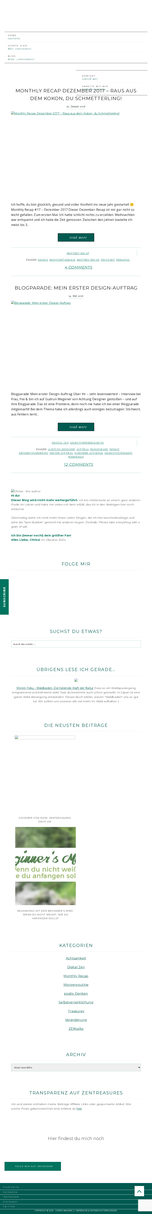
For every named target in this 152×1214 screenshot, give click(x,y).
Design (43, 259)
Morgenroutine (76, 985)
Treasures (76, 1011)
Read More (78, 237)
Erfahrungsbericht (33, 453)
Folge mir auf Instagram (34, 1166)
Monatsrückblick (62, 259)
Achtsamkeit (76, 958)
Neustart (108, 259)
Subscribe (4, 597)
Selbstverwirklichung (87, 442)
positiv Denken (76, 994)
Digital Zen (60, 442)
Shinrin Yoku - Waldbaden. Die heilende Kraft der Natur (54, 688)
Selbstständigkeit (118, 453)
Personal (123, 259)
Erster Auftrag (61, 453)
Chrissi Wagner (63, 1210)
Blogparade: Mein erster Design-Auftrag (76, 288)
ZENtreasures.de (76, 19)
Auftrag (82, 449)
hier (79, 1108)
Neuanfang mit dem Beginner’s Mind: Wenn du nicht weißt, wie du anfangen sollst (45, 914)
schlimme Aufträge (88, 453)
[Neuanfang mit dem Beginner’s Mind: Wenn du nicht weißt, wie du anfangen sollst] (45, 904)
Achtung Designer (61, 449)
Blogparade (99, 449)
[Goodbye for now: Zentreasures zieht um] (45, 738)
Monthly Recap (78, 253)
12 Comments (78, 464)
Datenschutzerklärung (103, 1210)
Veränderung (76, 1020)
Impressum (82, 1210)
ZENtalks (76, 1029)
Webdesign (76, 456)
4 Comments (78, 267)
